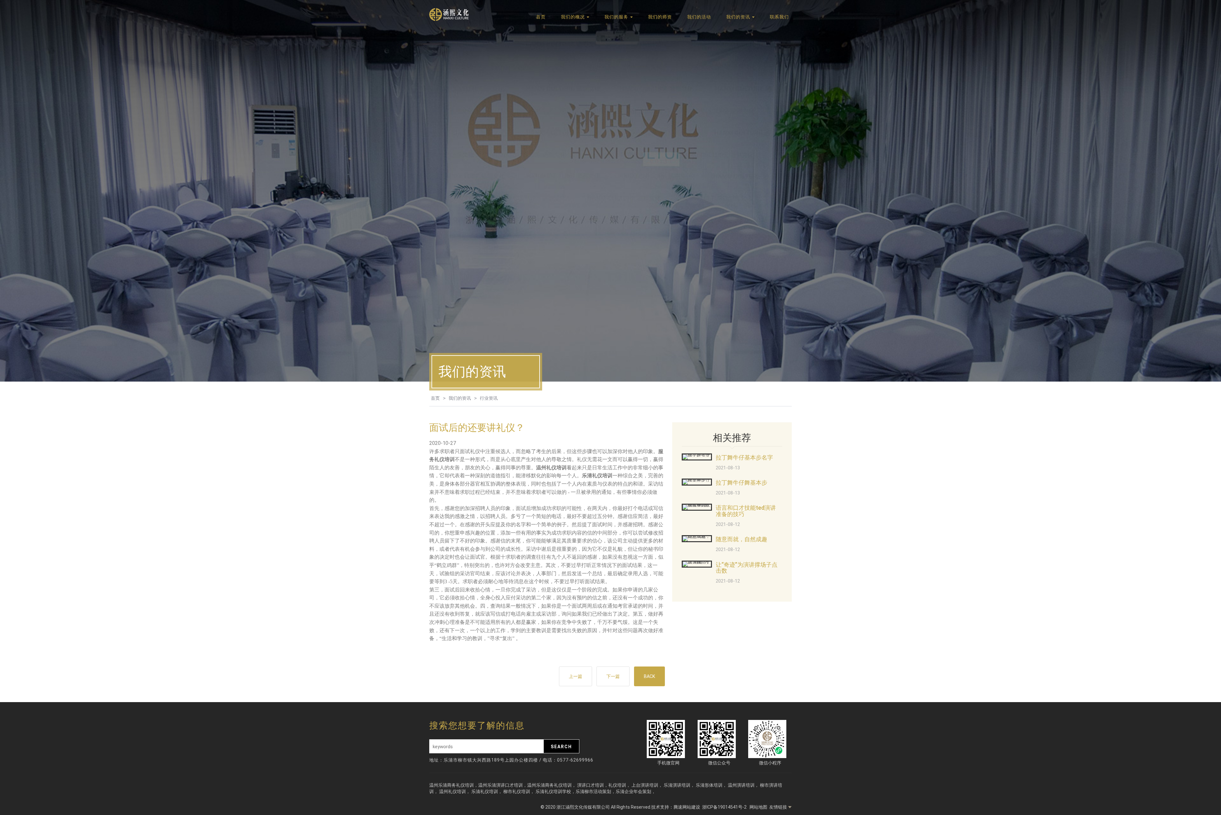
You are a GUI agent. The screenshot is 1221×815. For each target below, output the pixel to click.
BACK (649, 676)
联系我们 (779, 16)
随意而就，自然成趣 (741, 539)
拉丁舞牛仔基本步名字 (744, 457)
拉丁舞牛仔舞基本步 (741, 482)
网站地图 (758, 807)
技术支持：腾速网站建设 (675, 807)
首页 (541, 16)
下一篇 (613, 676)
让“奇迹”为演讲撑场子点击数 (746, 567)
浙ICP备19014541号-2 (725, 807)
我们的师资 (660, 16)
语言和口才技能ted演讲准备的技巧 (746, 510)
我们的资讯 (738, 16)
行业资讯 (489, 398)
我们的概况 (573, 16)
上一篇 (575, 676)
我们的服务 (617, 16)
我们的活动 (699, 16)
